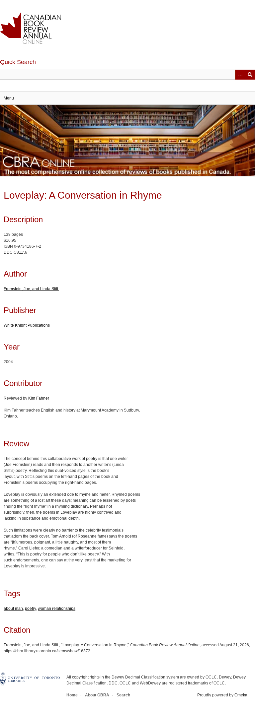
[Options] (240, 75)
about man (13, 608)
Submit (250, 75)
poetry (30, 608)
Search (123, 695)
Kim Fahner (38, 398)
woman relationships (56, 608)
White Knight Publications (27, 325)
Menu (9, 98)
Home (72, 695)
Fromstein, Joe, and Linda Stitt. (31, 289)
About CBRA (97, 695)
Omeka (240, 695)
